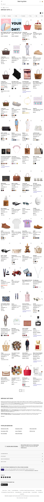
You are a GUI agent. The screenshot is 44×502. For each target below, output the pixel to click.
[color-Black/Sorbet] (27, 63)
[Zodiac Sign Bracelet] (27, 101)
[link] (6, 34)
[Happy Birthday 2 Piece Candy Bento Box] (17, 49)
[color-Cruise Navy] (1, 335)
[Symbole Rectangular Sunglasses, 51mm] (17, 201)
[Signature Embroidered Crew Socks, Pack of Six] (17, 74)
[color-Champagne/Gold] (38, 140)
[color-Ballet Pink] (24, 238)
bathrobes (9, 414)
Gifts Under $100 (33, 428)
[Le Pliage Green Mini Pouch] (6, 49)
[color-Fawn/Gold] (24, 190)
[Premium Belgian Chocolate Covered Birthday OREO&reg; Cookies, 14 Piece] (17, 345)
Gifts (4, 7)
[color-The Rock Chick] (27, 88)
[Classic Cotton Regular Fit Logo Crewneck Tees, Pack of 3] (17, 223)
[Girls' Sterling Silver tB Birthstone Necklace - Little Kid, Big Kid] (38, 273)
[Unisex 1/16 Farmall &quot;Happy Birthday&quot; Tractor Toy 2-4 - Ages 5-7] (17, 273)
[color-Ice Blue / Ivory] (17, 140)
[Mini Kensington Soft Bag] (6, 296)
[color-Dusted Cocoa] (35, 238)
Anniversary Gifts (4, 431)
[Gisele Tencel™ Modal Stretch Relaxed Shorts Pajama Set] (17, 125)
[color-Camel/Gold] (15, 190)
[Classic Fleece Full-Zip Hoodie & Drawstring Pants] (6, 321)
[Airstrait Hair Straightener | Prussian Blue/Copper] (17, 296)
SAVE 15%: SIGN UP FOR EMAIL (12, 446)
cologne (11, 410)
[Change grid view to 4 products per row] (40, 13)
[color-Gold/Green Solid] (33, 310)
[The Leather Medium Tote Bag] (17, 176)
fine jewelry (38, 403)
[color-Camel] (3, 138)
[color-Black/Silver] (37, 140)
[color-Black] (35, 63)
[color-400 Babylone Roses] (4, 163)
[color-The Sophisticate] (26, 88)
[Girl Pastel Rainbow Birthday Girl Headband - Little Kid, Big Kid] (17, 149)
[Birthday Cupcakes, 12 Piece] (17, 370)
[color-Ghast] (15, 88)
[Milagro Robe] (27, 125)
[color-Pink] (12, 163)
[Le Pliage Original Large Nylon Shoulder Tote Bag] (27, 25)
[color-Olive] (26, 39)
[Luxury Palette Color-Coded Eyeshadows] (27, 74)
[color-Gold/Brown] (37, 310)
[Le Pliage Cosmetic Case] (6, 101)
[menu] (1, 1)
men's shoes (7, 410)
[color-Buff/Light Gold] (12, 262)
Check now (36, 470)
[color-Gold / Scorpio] (27, 113)
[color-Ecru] (33, 261)
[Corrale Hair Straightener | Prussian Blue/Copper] (6, 273)
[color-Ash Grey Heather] (6, 335)
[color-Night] (26, 138)
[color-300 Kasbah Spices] (3, 163)
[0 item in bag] (42, 1)
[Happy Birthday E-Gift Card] (6, 25)
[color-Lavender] (23, 238)
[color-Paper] (27, 39)
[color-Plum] (3, 190)
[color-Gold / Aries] (23, 113)
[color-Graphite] (3, 89)
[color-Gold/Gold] (35, 140)
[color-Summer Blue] (12, 140)
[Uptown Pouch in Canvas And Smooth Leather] (6, 370)
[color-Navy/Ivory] (24, 63)
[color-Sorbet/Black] (26, 63)
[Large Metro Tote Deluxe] (27, 370)
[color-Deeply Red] (26, 335)
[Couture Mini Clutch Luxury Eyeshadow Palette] (6, 149)
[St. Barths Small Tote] (38, 248)
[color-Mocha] (24, 39)
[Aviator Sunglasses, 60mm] (27, 201)
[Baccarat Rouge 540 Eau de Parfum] (38, 345)
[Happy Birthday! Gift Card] (27, 273)
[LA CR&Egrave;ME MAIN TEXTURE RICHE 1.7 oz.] (38, 201)
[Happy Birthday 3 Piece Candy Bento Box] (38, 101)
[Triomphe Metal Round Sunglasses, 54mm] (38, 296)
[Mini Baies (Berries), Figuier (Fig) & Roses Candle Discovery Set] (38, 176)
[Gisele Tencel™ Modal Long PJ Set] (27, 49)
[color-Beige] (33, 163)
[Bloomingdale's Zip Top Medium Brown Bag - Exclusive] (38, 74)
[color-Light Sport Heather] (3, 335)
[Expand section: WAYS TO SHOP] (22, 461)
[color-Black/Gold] (14, 190)
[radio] (23, 39)
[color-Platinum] (24, 138)
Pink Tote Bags (4, 433)
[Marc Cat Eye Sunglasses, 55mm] (6, 248)
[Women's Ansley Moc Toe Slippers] (17, 101)
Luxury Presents (18, 431)
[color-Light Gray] (12, 115)
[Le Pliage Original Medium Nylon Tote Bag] (27, 176)
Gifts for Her (32, 431)
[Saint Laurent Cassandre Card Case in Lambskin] (27, 321)
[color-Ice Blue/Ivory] (23, 63)
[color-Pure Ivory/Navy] (18, 140)
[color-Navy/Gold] (27, 190)
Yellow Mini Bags (18, 433)
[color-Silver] (14, 163)
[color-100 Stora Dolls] (1, 163)
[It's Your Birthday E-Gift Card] (17, 25)
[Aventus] (38, 321)
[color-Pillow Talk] (23, 88)
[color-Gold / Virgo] (24, 113)
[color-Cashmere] (37, 261)
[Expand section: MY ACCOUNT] (22, 456)
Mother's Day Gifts (4, 428)
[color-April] (38, 287)
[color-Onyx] (35, 261)
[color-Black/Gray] (38, 310)
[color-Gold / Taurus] (26, 113)
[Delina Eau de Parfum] (27, 296)
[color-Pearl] (33, 140)
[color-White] (14, 88)
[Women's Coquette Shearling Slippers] (38, 49)
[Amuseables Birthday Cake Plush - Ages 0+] (38, 25)
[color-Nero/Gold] (1, 190)
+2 (29, 63)
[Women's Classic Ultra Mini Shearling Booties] (6, 223)
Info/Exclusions (24, 447)
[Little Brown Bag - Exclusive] (27, 149)
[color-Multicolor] (15, 163)
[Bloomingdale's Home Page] (22, 1)
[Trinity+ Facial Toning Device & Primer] (38, 370)
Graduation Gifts (18, 428)
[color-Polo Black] (4, 335)
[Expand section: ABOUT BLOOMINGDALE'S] (22, 459)
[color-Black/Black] (24, 385)
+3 (29, 88)
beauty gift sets (17, 403)
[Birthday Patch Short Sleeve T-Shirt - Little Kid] (27, 223)
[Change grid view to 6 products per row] (42, 13)
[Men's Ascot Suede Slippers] (38, 223)
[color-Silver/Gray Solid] (35, 310)
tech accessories (15, 409)
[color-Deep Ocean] (38, 238)
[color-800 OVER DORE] (6, 163)
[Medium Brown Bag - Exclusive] (6, 201)
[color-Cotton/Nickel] (4, 138)
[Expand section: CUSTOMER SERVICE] (22, 453)
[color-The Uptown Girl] (24, 88)
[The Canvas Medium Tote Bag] (38, 149)
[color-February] (37, 287)
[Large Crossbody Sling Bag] (17, 248)
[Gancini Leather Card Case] (6, 176)
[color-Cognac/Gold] (6, 115)
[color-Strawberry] (23, 39)
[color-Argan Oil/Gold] (6, 138)
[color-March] (33, 287)
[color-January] (35, 287)
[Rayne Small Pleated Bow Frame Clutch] (38, 125)
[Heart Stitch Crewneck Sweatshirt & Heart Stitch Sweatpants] (27, 345)
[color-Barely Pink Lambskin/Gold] (23, 335)
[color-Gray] (38, 63)
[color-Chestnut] (37, 63)
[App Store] (4, 485)
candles (6, 414)
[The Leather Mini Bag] (6, 125)
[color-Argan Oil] (12, 190)
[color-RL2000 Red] (8, 335)
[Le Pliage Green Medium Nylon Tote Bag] (6, 74)
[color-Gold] (17, 163)
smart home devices (16, 414)
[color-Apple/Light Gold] (23, 385)
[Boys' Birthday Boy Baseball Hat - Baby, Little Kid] (17, 321)
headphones (3, 410)
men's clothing (16, 410)
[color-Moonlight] (33, 63)
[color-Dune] (27, 138)
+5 (29, 39)
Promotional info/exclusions (29, 470)
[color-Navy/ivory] (15, 140)
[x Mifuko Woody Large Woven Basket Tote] (6, 345)
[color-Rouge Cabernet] (24, 335)
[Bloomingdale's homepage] (1, 7)
